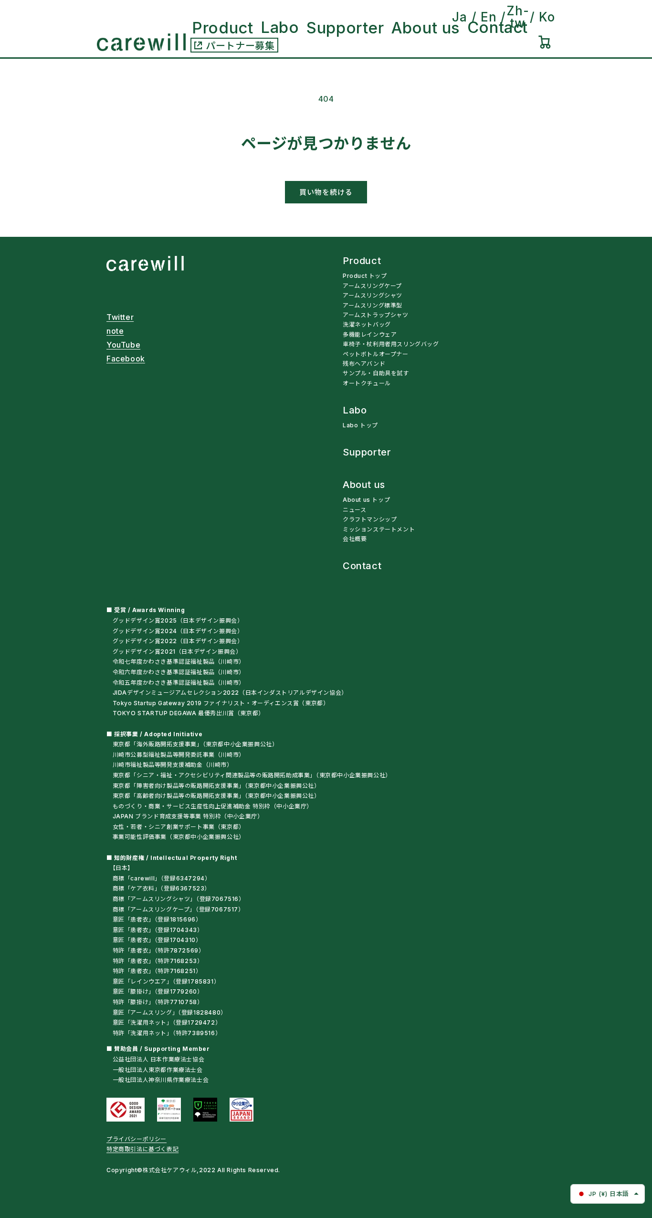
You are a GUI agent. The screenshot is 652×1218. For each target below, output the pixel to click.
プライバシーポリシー (136, 1139)
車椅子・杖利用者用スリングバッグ (391, 344)
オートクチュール (367, 383)
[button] (544, 42)
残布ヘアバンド (364, 363)
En (489, 17)
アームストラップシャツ (376, 314)
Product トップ (365, 275)
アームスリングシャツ (372, 295)
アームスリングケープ (372, 285)
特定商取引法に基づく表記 (142, 1149)
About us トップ (366, 499)
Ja (459, 17)
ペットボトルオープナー (376, 354)
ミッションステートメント (379, 529)
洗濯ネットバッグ (367, 324)
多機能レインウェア (370, 334)
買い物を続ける (326, 192)
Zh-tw (517, 17)
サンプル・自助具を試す (376, 373)
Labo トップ (360, 425)
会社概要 (355, 538)
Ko (547, 17)
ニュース (354, 509)
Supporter (367, 452)
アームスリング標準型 (372, 305)
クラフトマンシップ (370, 519)
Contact (362, 566)
